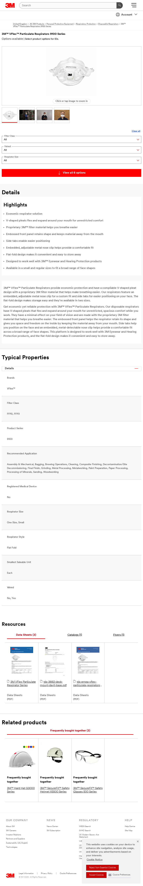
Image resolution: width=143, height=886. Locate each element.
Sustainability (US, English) (17, 843)
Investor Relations (13, 835)
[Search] (119, 5)
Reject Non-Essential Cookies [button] (102, 868)
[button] (119, 875)
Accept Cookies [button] (96, 875)
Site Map (128, 831)
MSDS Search (85, 827)
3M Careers (11, 831)
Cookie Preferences (68, 874)
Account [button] (127, 14)
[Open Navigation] (133, 6)
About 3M (10, 827)
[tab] (26, 635)
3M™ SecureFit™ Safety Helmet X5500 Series (55, 790)
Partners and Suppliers (15, 839)
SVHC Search (85, 831)
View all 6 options (74, 172)
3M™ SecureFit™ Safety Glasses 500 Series (88, 790)
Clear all (136, 131)
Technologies (11, 847)
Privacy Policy (46, 874)
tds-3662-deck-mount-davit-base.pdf (53, 684)
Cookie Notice (95, 859)
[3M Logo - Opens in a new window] (10, 5)
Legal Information (26, 874)
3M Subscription (53, 831)
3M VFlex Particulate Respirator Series (21, 684)
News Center (52, 827)
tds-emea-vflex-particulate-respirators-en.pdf (87, 684)
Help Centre (130, 827)
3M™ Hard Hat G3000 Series (21, 790)
